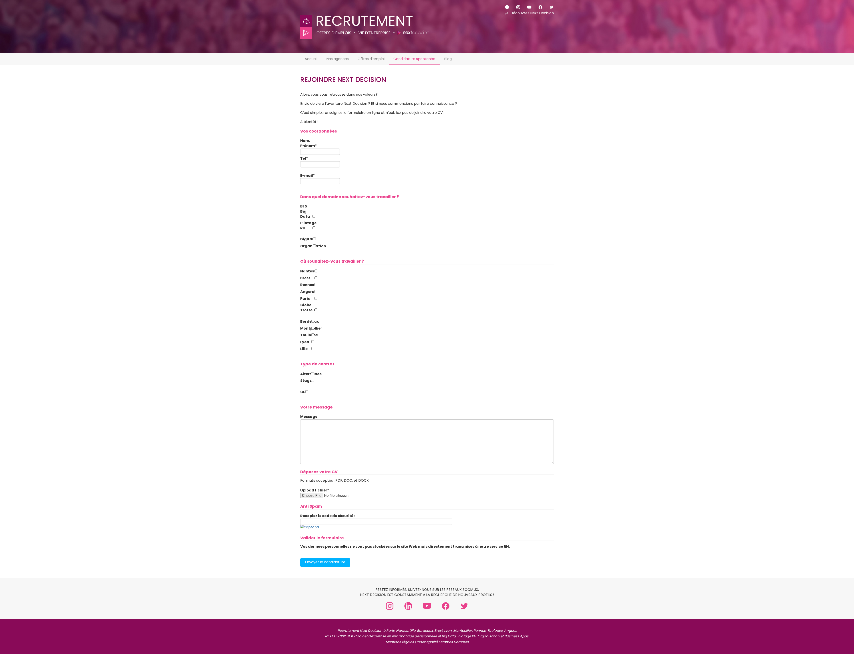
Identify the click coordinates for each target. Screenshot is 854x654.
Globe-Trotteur (307, 308)
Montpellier (305, 328)
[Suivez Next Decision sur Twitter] (549, 6)
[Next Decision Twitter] (464, 605)
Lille (304, 348)
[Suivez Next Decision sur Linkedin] (504, 6)
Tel (304, 158)
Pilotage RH (306, 226)
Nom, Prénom (308, 143)
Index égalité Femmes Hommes (443, 642)
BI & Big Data (305, 211)
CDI (302, 392)
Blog (448, 58)
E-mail (307, 175)
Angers (307, 291)
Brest (305, 278)
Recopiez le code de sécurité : (327, 515)
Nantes (307, 271)
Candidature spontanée (414, 58)
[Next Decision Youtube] (427, 605)
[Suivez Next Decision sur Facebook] (537, 6)
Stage (305, 380)
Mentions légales (400, 642)
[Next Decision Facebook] (446, 605)
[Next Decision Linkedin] (408, 605)
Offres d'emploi (371, 58)
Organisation (306, 246)
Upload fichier (314, 490)
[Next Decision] (364, 19)
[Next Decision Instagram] (390, 605)
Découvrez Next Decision (532, 13)
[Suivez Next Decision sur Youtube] (526, 6)
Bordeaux (305, 321)
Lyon (304, 342)
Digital (306, 239)
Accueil (311, 58)
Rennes (307, 284)
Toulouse (305, 335)
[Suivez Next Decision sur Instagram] (515, 6)
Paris (305, 298)
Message (308, 416)
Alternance (305, 374)
